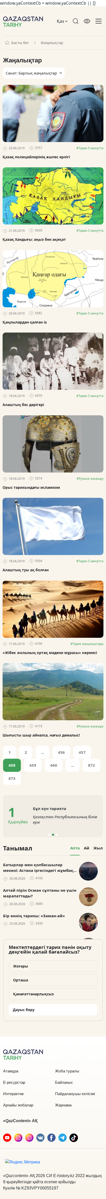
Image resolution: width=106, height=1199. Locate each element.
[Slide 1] (49, 835)
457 (82, 752)
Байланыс (64, 1082)
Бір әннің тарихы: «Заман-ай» (34, 915)
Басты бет (20, 42)
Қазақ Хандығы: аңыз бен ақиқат (34, 239)
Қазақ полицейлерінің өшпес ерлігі (36, 157)
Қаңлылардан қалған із (25, 322)
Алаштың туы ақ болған (26, 570)
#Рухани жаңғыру (90, 478)
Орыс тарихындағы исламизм (31, 487)
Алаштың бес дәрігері (23, 404)
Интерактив (13, 1093)
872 (91, 765)
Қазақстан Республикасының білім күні (65, 819)
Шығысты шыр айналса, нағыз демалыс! (41, 735)
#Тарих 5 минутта (89, 148)
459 (32, 765)
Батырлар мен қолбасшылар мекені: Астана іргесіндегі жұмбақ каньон (38, 867)
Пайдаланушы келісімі (75, 1093)
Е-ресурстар (14, 1082)
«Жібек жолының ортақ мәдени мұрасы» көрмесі (50, 652)
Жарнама (63, 1105)
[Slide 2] (53, 835)
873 (11, 778)
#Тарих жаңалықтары (86, 644)
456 (61, 752)
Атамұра (10, 1071)
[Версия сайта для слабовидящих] (87, 21)
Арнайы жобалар (18, 1105)
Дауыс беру (23, 1009)
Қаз (61, 21)
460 (53, 765)
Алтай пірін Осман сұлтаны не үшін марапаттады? (39, 893)
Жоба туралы (67, 1071)
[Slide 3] (57, 835)
